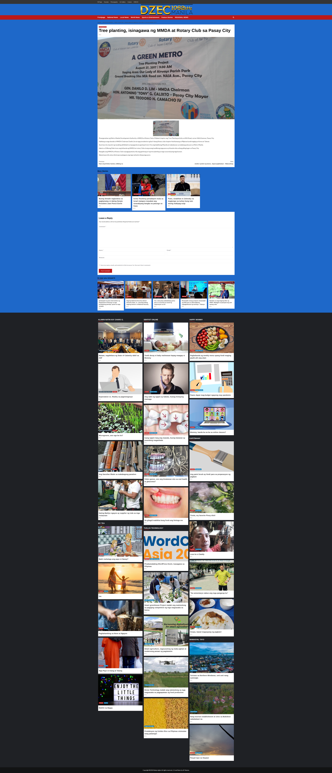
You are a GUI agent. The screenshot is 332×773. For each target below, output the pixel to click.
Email (169, 250)
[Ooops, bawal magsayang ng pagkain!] (211, 614)
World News (135, 17)
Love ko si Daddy (197, 554)
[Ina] (120, 578)
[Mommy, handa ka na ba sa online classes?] (211, 414)
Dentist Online (153, 350)
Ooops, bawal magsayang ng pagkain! (206, 632)
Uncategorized (102, 26)
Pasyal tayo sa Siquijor (199, 758)
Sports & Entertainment (150, 17)
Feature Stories (167, 17)
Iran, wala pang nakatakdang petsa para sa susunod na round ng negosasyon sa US (164, 302)
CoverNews (177, 770)
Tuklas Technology (154, 558)
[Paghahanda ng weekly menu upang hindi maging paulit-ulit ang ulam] (211, 338)
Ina (100, 596)
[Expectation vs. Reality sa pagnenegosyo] (120, 379)
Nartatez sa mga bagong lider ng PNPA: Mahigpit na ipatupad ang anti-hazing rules (220, 302)
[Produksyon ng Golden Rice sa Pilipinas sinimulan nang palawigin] (166, 713)
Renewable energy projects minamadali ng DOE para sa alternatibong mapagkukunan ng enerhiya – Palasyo (194, 302)
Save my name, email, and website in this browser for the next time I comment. (126, 265)
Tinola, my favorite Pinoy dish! (202, 515)
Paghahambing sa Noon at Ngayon (113, 633)
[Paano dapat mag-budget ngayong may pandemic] (211, 377)
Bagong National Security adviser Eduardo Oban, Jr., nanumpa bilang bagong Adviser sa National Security (137, 302)
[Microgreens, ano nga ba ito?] (120, 418)
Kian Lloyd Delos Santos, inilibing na (111, 163)
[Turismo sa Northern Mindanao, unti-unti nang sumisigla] (211, 657)
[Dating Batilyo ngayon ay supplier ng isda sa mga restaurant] (120, 495)
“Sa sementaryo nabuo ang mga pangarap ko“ (209, 593)
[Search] (233, 17)
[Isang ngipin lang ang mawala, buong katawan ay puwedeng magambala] (166, 420)
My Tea (106, 554)
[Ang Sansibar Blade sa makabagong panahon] (120, 456)
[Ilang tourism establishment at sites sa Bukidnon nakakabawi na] (211, 699)
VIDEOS (136, 2)
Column (130, 2)
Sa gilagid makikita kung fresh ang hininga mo (163, 520)
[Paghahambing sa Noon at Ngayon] (120, 616)
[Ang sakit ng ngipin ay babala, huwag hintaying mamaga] (166, 379)
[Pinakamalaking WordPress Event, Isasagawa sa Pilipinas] (166, 546)
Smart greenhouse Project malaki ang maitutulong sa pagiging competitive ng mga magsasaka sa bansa (165, 607)
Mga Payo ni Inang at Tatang (110, 671)
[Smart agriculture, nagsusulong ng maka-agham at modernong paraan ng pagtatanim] (166, 631)
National (101, 296)
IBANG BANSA (158, 296)
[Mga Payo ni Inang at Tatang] (120, 653)
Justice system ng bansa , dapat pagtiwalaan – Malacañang (214, 163)
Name (101, 250)
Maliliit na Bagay (106, 708)
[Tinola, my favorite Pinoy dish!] (211, 498)
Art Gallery (123, 2)
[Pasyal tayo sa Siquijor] (211, 740)
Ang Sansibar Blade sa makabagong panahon (117, 474)
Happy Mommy (199, 350)
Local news (115, 350)
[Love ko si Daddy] (211, 536)
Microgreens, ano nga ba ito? (111, 435)
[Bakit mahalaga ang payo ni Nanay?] (120, 541)
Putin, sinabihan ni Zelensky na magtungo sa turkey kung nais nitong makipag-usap (181, 201)
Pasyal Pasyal (194, 670)
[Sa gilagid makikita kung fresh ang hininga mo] (166, 502)
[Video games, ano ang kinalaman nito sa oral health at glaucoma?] (166, 461)
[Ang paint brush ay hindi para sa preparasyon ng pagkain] (211, 456)
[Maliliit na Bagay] (120, 690)
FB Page (100, 2)
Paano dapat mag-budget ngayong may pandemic (210, 395)
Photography (114, 2)
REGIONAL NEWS (181, 17)
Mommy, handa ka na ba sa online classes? (208, 432)
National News (112, 17)
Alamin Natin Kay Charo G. (105, 350)
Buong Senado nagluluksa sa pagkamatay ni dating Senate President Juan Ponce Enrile (111, 201)
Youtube (106, 2)
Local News (124, 17)
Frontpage (101, 17)
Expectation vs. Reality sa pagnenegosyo (116, 397)
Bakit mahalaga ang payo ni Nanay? (113, 559)
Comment (102, 226)
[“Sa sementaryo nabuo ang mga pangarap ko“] (211, 575)
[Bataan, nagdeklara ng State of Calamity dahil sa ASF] (120, 338)
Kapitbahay (198, 469)
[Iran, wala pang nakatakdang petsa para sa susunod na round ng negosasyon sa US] (166, 290)
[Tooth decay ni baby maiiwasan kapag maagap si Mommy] (166, 338)
